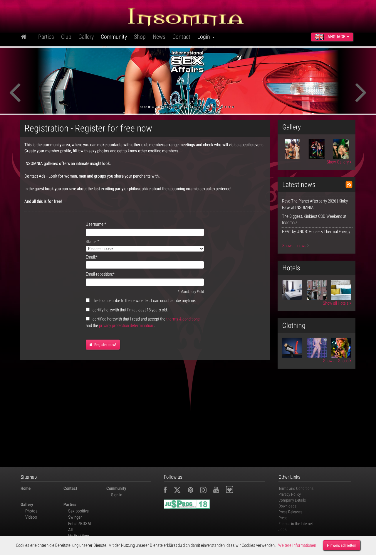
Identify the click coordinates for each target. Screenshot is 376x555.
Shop (140, 36)
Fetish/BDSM (79, 523)
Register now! (104, 344)
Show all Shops (336, 360)
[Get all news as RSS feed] (348, 184)
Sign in (116, 494)
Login (204, 36)
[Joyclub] (234, 490)
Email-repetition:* (100, 274)
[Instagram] (206, 490)
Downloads (287, 506)
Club (66, 36)
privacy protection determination (126, 325)
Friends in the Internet (295, 523)
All (70, 529)
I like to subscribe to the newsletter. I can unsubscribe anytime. (143, 300)
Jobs (282, 529)
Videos (31, 517)
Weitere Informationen (297, 545)
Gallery (86, 36)
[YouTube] (219, 490)
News (159, 36)
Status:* (92, 241)
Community (114, 36)
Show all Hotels (336, 303)
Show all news (294, 245)
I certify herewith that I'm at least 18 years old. (129, 310)
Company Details (292, 500)
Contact (181, 36)
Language (335, 36)
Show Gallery (338, 162)
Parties (46, 36)
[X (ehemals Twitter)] (180, 490)
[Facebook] (168, 490)
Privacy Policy (289, 494)
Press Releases (290, 512)
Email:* (92, 257)
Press (282, 517)
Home (26, 488)
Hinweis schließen (341, 545)
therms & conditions (183, 319)
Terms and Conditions (295, 488)
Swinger (75, 517)
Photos (31, 511)
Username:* (96, 224)
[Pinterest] (193, 490)
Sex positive (78, 511)
